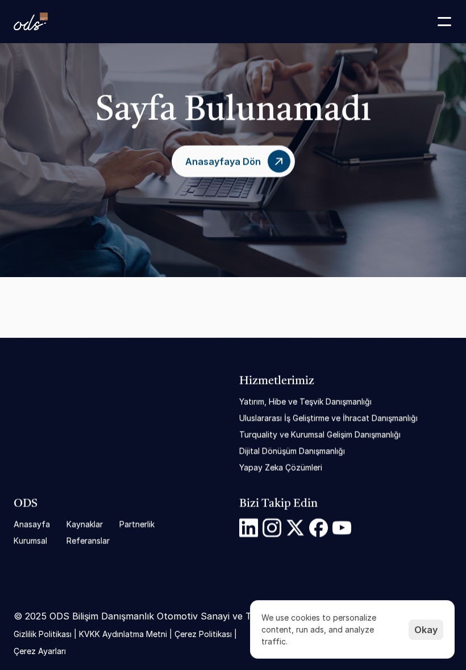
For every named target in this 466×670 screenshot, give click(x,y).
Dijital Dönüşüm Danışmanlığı (292, 451)
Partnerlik (137, 524)
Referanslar (88, 541)
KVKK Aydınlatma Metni (123, 633)
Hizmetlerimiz (276, 381)
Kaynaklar (84, 524)
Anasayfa (32, 524)
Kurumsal (30, 541)
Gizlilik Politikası (43, 633)
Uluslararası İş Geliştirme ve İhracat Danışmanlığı (328, 418)
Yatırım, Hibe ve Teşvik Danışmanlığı (305, 402)
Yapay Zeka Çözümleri (280, 467)
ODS (26, 504)
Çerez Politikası (203, 633)
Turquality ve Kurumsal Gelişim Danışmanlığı (320, 434)
